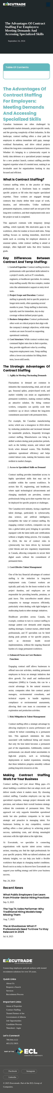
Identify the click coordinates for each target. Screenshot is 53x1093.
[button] (48, 4)
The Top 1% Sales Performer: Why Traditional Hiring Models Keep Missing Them (23, 911)
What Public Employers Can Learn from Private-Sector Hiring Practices (26, 896)
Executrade (41, 866)
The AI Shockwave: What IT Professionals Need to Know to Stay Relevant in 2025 (25, 929)
